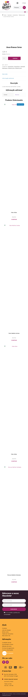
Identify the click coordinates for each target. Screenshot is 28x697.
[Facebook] (3, 662)
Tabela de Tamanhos (7, 634)
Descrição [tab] (5, 74)
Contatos (4, 628)
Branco (17, 94)
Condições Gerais (6, 642)
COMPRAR (15, 58)
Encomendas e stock (7, 644)
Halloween (5, 68)
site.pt (9, 695)
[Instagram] (7, 662)
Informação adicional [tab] (8, 78)
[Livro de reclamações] (14, 653)
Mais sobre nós (6, 635)
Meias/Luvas (22, 14)
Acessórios (15, 14)
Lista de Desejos (6, 630)
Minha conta (17, 3)
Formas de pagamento (8, 648)
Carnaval (9, 14)
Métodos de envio (6, 646)
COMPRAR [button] (14, 582)
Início (5, 14)
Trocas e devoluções (7, 650)
